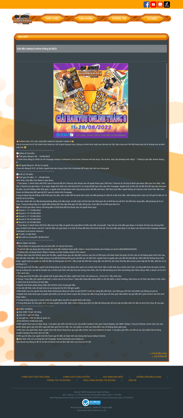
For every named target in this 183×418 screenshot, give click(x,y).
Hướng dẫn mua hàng (148, 376)
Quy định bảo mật (113, 376)
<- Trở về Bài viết (159, 356)
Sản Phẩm (86, 18)
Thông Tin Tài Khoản (58, 380)
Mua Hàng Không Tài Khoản (99, 380)
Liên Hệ (132, 380)
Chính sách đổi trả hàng (35, 376)
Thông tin (119, 18)
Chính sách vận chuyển (76, 376)
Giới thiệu (52, 18)
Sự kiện (152, 18)
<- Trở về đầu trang (158, 353)
